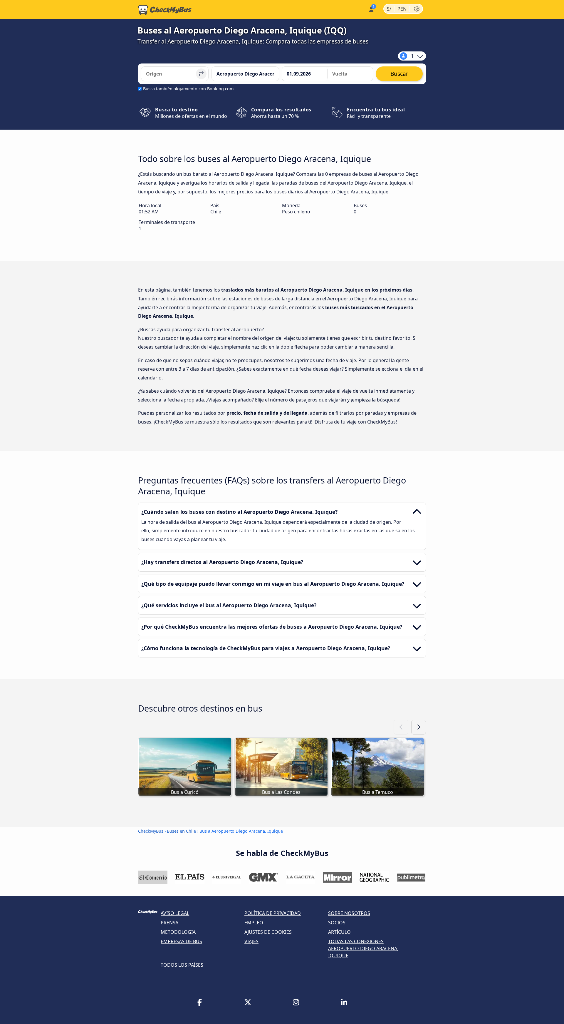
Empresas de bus (181, 941)
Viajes (251, 941)
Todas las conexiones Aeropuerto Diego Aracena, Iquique (363, 948)
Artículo (339, 932)
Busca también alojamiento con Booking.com (188, 88)
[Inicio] (165, 10)
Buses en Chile (181, 831)
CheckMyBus (150, 831)
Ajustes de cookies (268, 932)
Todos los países (182, 965)
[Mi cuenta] (371, 9)
